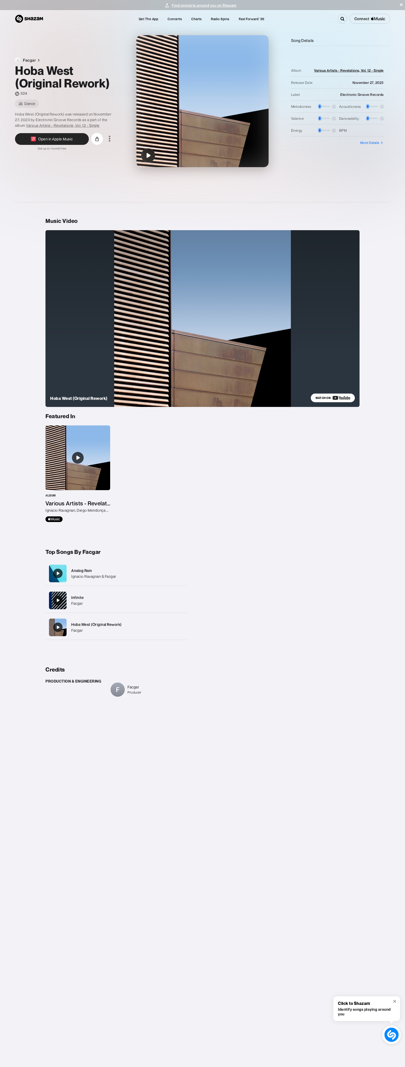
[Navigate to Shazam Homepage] (29, 19)
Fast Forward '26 (251, 19)
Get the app (148, 19)
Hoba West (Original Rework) (96, 624)
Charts (196, 19)
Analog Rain (81, 570)
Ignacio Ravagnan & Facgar (93, 576)
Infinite (77, 597)
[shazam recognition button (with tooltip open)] (391, 1035)
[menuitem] (148, 18)
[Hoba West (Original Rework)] (148, 155)
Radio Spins (220, 19)
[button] (401, 4)
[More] (178, 573)
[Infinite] (116, 600)
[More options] (109, 139)
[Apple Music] (54, 519)
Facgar (77, 603)
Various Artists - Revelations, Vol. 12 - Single (63, 125)
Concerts (175, 19)
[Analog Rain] (116, 573)
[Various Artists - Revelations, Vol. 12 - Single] (77, 473)
